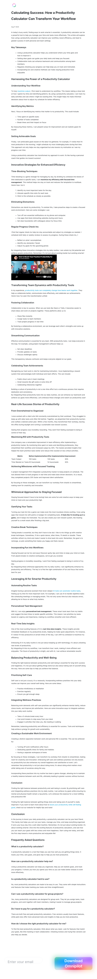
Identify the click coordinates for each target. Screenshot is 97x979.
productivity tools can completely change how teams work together (51, 290)
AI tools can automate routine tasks (66, 591)
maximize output (23, 91)
